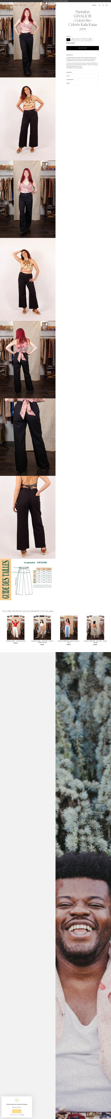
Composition (69, 79)
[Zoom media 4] (28, 279)
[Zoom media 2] (28, 118)
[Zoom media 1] (28, 38)
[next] (107, 630)
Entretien (69, 72)
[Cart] (106, 5)
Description (69, 55)
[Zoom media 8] (28, 579)
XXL (90, 39)
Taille (67, 76)
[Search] (99, 5)
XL (85, 39)
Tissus (68, 83)
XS (68, 39)
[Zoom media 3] (28, 199)
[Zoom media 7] (28, 517)
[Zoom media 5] (28, 359)
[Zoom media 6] (28, 437)
